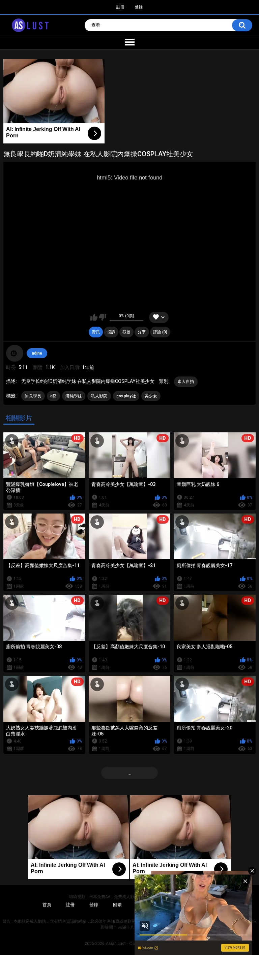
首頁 (46, 904)
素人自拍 (185, 381)
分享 (142, 332)
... (129, 773)
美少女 (151, 396)
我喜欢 (93, 317)
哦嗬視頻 (77, 896)
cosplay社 (126, 396)
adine (37, 353)
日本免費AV (99, 896)
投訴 (111, 332)
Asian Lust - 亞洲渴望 (125, 943)
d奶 (53, 396)
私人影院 (99, 396)
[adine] (14, 353)
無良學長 (33, 396)
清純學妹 (73, 396)
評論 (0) (160, 332)
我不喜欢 (102, 317)
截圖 (126, 332)
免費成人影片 (126, 896)
